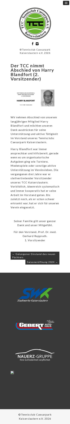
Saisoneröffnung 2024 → (42, 262)
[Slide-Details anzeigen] (35, 295)
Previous (14, 296)
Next (56, 296)
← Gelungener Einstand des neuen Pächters (34, 256)
